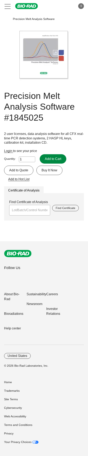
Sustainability (36, 294)
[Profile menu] (67, 6)
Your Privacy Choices (18, 442)
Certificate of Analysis (23, 190)
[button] (6, 19)
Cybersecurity (13, 407)
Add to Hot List (18, 179)
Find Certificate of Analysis (28, 202)
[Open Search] (58, 6)
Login (8, 151)
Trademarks (12, 390)
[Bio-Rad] (18, 253)
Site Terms (11, 399)
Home (8, 382)
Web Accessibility (15, 416)
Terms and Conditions (18, 424)
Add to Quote (18, 170)
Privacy (9, 433)
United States (17, 356)
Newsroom (34, 304)
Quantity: (10, 158)
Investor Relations (53, 311)
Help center (12, 328)
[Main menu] (7, 6)
